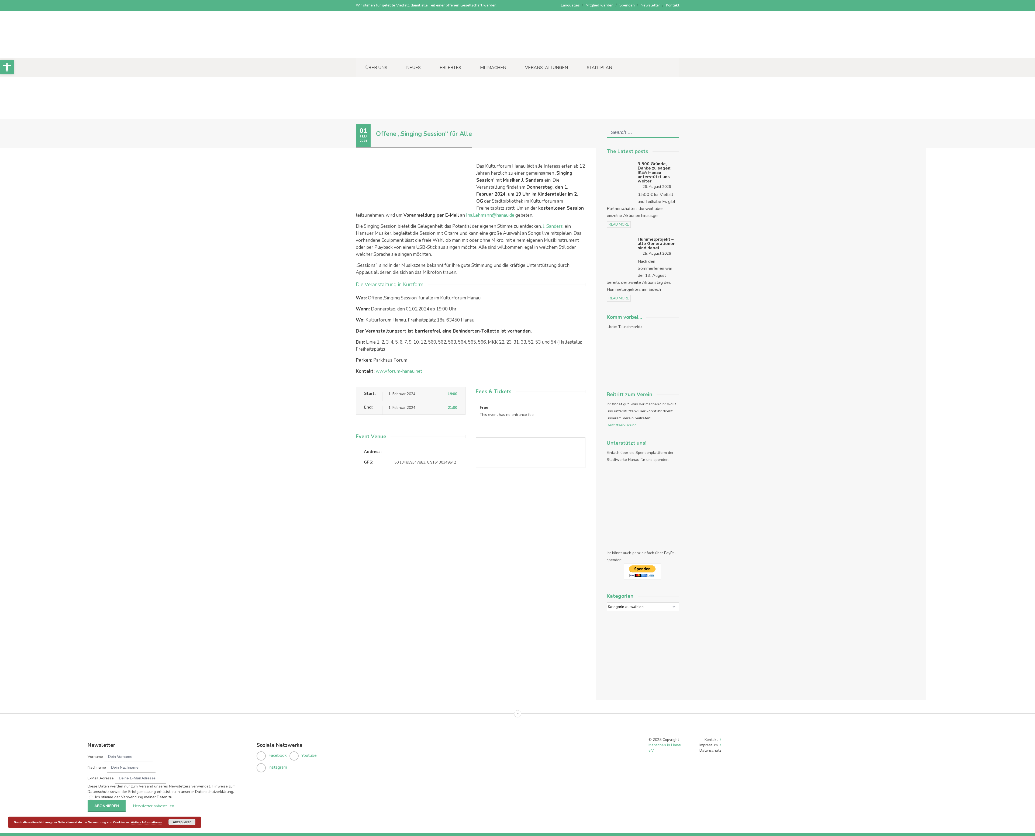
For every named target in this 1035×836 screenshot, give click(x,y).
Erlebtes (450, 68)
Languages (570, 5)
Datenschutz (710, 750)
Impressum (708, 745)
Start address (481, 492)
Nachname (97, 767)
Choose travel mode (487, 514)
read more (619, 224)
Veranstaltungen (546, 68)
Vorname (95, 756)
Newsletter (650, 5)
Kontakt (672, 5)
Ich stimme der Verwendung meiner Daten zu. (134, 797)
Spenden (627, 5)
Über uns (376, 68)
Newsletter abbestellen (153, 806)
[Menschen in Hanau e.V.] (396, 50)
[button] (7, 67)
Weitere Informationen (146, 822)
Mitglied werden (599, 5)
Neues (413, 68)
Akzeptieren (182, 822)
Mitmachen (493, 68)
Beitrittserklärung (622, 425)
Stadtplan (599, 68)
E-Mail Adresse (101, 778)
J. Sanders (553, 226)
